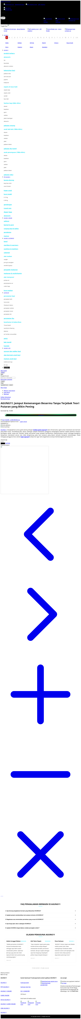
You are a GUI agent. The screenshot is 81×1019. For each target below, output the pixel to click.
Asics (6, 47)
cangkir (6, 259)
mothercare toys (8, 362)
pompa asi (6, 280)
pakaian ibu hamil (10, 149)
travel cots (7, 208)
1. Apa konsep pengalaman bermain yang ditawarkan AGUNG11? (40, 911)
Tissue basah (7, 325)
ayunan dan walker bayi (12, 351)
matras (6, 236)
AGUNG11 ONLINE (6, 991)
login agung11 (25, 437)
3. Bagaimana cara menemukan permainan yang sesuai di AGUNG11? (40, 919)
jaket (5, 141)
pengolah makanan (11, 270)
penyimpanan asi (8, 283)
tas (4, 60)
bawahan (6, 109)
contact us (68, 31)
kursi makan (8, 290)
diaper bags (8, 212)
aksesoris (6, 121)
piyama (6, 79)
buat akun (7, 392)
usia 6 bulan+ (7, 186)
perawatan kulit (8, 299)
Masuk (2, 372)
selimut (6, 221)
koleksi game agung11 (40, 430)
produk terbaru (9, 53)
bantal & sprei (9, 225)
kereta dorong (9, 180)
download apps (19, 4)
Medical (6, 331)
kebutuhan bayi (9, 70)
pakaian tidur (7, 73)
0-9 (77, 37)
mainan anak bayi (10, 359)
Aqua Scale (70, 43)
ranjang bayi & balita (11, 229)
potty (6, 338)
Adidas (20, 43)
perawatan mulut (8, 311)
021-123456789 (25, 991)
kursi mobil (8, 194)
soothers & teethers (11, 249)
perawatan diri (8, 314)
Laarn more (23, 421)
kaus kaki (6, 99)
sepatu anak (7, 93)
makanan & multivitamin (13, 273)
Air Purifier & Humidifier (10, 334)
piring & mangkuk (8, 262)
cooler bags (7, 286)
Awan (31, 47)
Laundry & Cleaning (9, 328)
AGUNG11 (4, 430)
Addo (7, 43)
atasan (5, 106)
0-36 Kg (6, 200)
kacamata (6, 63)
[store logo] (14, 26)
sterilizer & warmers (11, 245)
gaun (5, 112)
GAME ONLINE (5, 995)
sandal (5, 96)
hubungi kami (25, 983)
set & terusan (7, 76)
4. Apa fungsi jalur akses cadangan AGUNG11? (40, 923)
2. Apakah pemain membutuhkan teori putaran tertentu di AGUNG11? (40, 915)
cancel (2, 381)
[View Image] (1, 895)
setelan (6, 115)
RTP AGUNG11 (5, 987)
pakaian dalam (8, 144)
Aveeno (20, 47)
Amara (56, 43)
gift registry (41, 4)
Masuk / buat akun (9, 390)
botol (5, 241)
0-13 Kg (6, 197)
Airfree (32, 43)
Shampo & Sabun (8, 305)
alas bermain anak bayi (12, 355)
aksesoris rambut (8, 66)
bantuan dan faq (26, 987)
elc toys (6, 365)
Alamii (44, 43)
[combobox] (8, 378)
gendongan (8, 205)
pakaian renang (9, 125)
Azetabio (44, 47)
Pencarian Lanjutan (6, 379)
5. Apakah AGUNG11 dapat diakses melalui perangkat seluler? (40, 928)
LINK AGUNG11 (5, 1008)
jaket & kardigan (8, 118)
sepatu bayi (7, 90)
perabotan (7, 232)
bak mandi (7, 342)
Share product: (5, 445)
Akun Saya (4, 370)
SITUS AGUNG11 (5, 1000)
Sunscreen (6, 302)
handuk (6, 346)
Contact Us (72, 20)
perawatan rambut (9, 308)
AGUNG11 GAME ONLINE (8, 1004)
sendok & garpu (8, 265)
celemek (7, 253)
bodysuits (6, 82)
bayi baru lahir (8, 183)
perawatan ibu (9, 318)
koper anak (8, 190)
